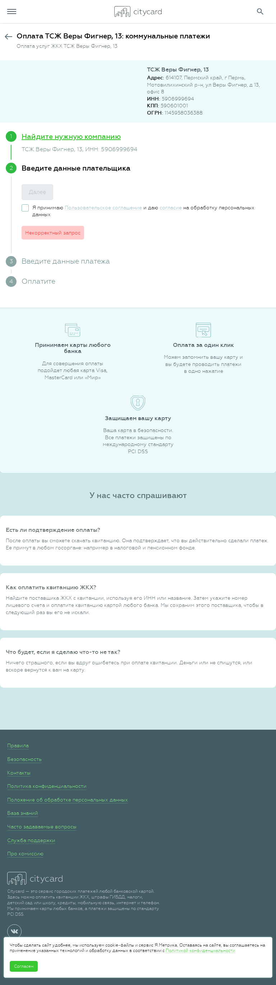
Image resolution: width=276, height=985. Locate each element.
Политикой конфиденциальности (200, 950)
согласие (171, 207)
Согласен (23, 966)
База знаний (22, 813)
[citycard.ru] (138, 11)
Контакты (19, 773)
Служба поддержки (31, 840)
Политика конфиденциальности (47, 786)
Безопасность (24, 759)
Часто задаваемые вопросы (42, 827)
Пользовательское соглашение (103, 207)
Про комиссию (25, 853)
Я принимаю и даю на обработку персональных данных (143, 211)
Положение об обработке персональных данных (67, 800)
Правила (18, 745)
